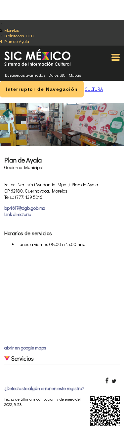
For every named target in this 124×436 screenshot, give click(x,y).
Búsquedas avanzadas (25, 75)
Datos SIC (57, 75)
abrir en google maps (25, 348)
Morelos (11, 30)
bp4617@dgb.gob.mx (24, 208)
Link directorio (17, 214)
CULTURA (94, 89)
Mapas (75, 75)
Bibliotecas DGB (18, 35)
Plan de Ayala (16, 41)
